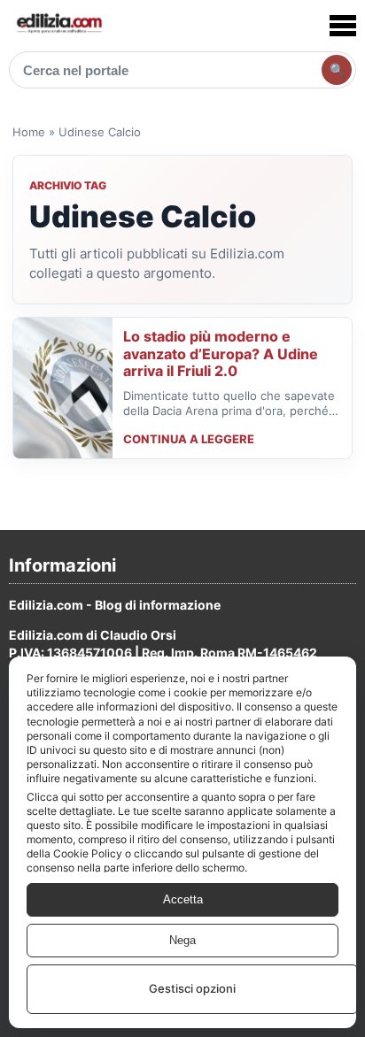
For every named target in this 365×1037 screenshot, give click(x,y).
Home (28, 132)
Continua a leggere (188, 439)
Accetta (183, 899)
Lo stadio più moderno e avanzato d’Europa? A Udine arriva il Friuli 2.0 (220, 353)
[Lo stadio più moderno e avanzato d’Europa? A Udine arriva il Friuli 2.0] (63, 388)
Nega (182, 940)
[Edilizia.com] (58, 25)
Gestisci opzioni (192, 988)
